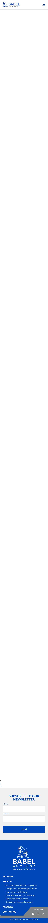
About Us (8, 876)
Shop (24, 26)
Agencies (8, 907)
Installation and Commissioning (20, 895)
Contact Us (9, 912)
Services (8, 881)
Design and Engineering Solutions (21, 889)
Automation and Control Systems (21, 885)
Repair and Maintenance (17, 899)
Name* (5, 804)
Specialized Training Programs (19, 902)
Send (24, 829)
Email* (5, 814)
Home (14, 26)
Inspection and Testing (16, 892)
